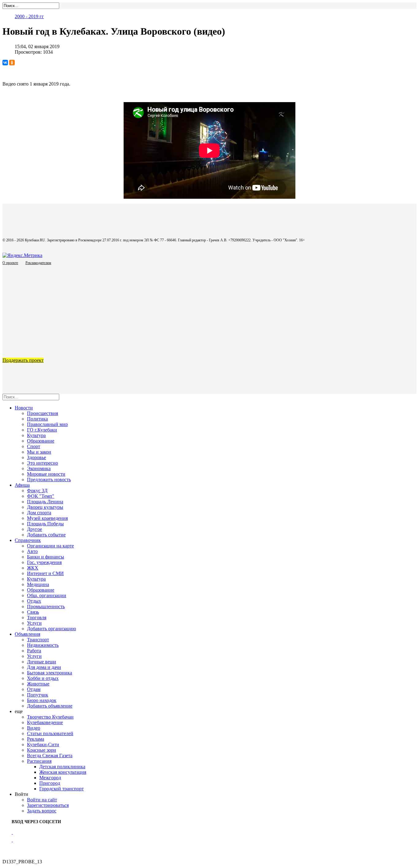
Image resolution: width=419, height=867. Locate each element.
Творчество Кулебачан (50, 716)
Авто (32, 551)
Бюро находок (41, 700)
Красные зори (41, 750)
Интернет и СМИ (45, 573)
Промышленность (46, 606)
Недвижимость (43, 645)
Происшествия (42, 413)
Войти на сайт (42, 799)
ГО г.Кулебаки (42, 429)
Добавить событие (46, 534)
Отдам (33, 689)
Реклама (35, 739)
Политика (37, 418)
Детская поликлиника (62, 766)
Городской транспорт (61, 788)
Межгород (50, 777)
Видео (33, 728)
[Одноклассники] (12, 62)
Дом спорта (39, 512)
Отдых (34, 601)
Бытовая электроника (49, 672)
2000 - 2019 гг (29, 16)
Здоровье (36, 457)
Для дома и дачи (44, 667)
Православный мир (47, 424)
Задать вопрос (41, 810)
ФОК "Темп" (40, 496)
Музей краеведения (47, 518)
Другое (34, 529)
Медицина (38, 584)
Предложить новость (49, 479)
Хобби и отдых (43, 678)
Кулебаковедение (45, 722)
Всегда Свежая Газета (49, 755)
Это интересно (42, 463)
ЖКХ (32, 567)
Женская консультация (62, 772)
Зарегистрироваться (48, 805)
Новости (24, 407)
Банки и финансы (45, 556)
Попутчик (37, 694)
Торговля (36, 617)
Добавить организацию (51, 628)
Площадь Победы (45, 523)
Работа (34, 650)
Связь (33, 612)
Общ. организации (46, 595)
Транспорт (38, 639)
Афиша (22, 485)
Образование (40, 440)
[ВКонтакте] (5, 62)
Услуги (34, 623)
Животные (38, 683)
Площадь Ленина (45, 501)
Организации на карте (50, 545)
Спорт (33, 446)
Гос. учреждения (44, 562)
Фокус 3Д (37, 490)
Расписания (39, 761)
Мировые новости (46, 474)
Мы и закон (39, 452)
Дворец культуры (45, 507)
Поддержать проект (23, 360)
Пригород (49, 783)
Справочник (28, 540)
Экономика (39, 468)
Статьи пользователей (50, 733)
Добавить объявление (49, 705)
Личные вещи (41, 661)
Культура (36, 435)
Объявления (27, 634)
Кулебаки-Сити (43, 744)
